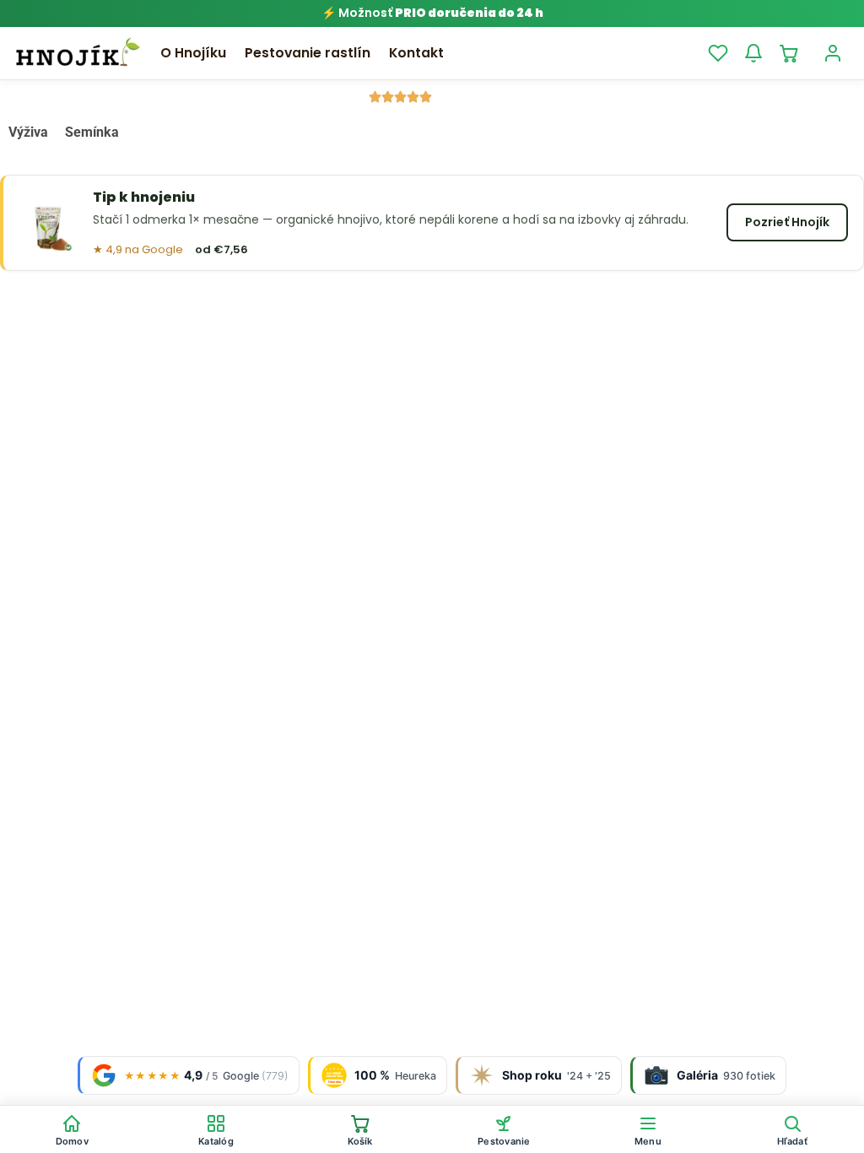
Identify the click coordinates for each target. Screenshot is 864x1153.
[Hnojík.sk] (78, 53)
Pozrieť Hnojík (787, 222)
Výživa (28, 132)
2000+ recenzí (481, 96)
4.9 (351, 96)
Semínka (92, 132)
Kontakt (416, 53)
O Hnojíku (193, 53)
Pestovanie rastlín (307, 53)
